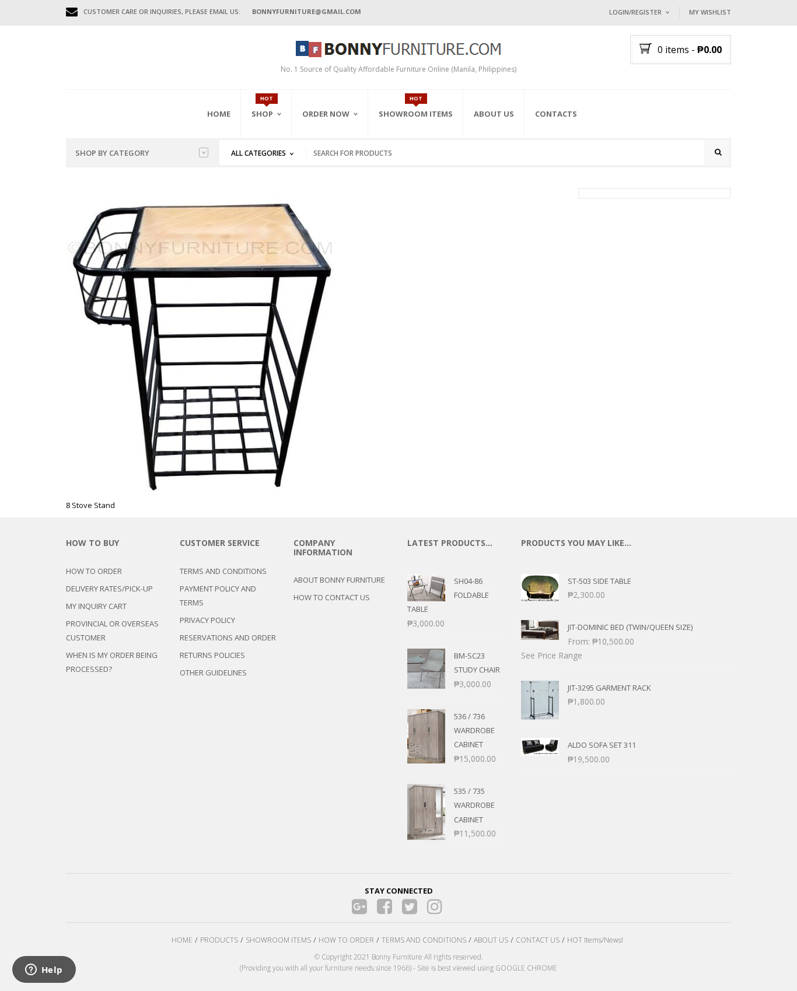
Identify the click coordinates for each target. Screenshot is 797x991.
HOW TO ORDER (94, 571)
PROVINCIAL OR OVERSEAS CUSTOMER (112, 630)
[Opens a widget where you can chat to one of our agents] (44, 970)
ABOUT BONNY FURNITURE (339, 580)
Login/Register (635, 12)
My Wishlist (710, 12)
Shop (262, 113)
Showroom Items (416, 113)
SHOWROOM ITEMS (278, 940)
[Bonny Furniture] (398, 48)
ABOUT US (491, 940)
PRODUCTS (219, 940)
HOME (182, 940)
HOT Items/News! (595, 940)
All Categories (258, 153)
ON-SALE (281, 176)
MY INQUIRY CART (96, 606)
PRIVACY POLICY (207, 620)
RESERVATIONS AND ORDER (228, 637)
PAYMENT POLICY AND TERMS (218, 595)
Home (218, 113)
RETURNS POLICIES (212, 655)
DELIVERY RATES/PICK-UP (109, 588)
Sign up (681, 168)
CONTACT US (538, 940)
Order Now (325, 113)
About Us (494, 113)
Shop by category (112, 153)
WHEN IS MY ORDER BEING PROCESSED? (112, 662)
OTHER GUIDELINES (213, 672)
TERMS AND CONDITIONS (223, 571)
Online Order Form (340, 179)
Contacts (556, 113)
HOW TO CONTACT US (331, 597)
